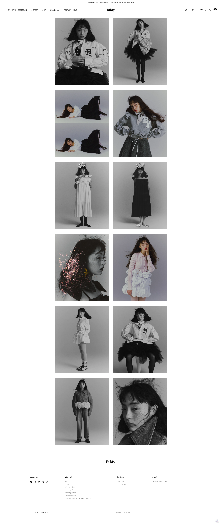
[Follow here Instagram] (39, 482)
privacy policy (70, 487)
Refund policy (70, 490)
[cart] (214, 10)
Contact (68, 484)
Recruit (154, 477)
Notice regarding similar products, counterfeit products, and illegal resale (111, 2)
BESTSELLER (22, 10)
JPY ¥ (34, 512)
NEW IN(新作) (11, 10)
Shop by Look (55, 10)
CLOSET (43, 10)
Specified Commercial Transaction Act (78, 498)
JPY (192, 10)
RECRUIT (67, 10)
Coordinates (121, 484)
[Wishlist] (201, 10)
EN (186, 10)
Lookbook (120, 481)
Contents (120, 477)
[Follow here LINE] (43, 482)
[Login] (210, 10)
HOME (75, 10)
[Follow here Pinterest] (31, 482)
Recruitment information (159, 481)
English (43, 512)
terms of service (70, 495)
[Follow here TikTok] (47, 482)
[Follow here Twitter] (35, 481)
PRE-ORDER (34, 10)
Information (69, 477)
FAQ (66, 481)
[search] (206, 10)
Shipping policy (70, 492)
